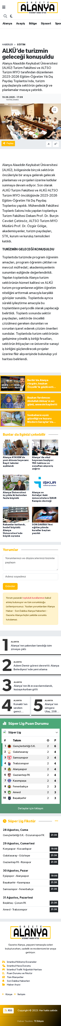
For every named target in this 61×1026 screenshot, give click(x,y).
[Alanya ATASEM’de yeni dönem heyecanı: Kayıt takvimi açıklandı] (16, 447)
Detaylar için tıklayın (30, 808)
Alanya (7, 23)
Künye (9, 994)
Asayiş (20, 23)
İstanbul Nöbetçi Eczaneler (22, 962)
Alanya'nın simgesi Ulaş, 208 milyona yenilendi (51, 708)
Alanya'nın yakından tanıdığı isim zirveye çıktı (31, 647)
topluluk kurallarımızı (33, 598)
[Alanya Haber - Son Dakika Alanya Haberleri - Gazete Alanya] (37, 7)
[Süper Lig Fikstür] (56, 821)
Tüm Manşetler (15, 977)
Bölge (33, 23)
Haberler (7, 44)
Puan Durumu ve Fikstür (19, 973)
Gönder (10, 586)
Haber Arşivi (13, 984)
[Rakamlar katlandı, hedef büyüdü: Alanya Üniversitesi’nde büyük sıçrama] (16, 514)
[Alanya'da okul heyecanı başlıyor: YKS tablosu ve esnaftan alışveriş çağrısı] (45, 447)
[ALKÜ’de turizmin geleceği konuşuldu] (30, 121)
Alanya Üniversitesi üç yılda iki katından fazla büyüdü (15, 495)
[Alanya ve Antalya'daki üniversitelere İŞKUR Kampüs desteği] (45, 482)
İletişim (21, 994)
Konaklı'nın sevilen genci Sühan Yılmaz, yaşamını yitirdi (20, 708)
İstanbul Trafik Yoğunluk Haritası (24, 969)
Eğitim (21, 44)
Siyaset (46, 23)
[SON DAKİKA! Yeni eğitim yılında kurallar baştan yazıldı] (45, 514)
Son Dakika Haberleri (18, 981)
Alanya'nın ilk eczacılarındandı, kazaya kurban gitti (33, 688)
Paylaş (10, 143)
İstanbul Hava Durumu (19, 966)
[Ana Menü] (3, 7)
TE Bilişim (39, 1021)
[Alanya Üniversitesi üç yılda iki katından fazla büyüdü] (16, 482)
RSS (10, 1010)
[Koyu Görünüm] (11, 16)
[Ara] (5, 16)
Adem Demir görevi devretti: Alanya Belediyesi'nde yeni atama (36, 667)
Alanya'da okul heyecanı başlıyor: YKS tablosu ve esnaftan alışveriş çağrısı (43, 463)
